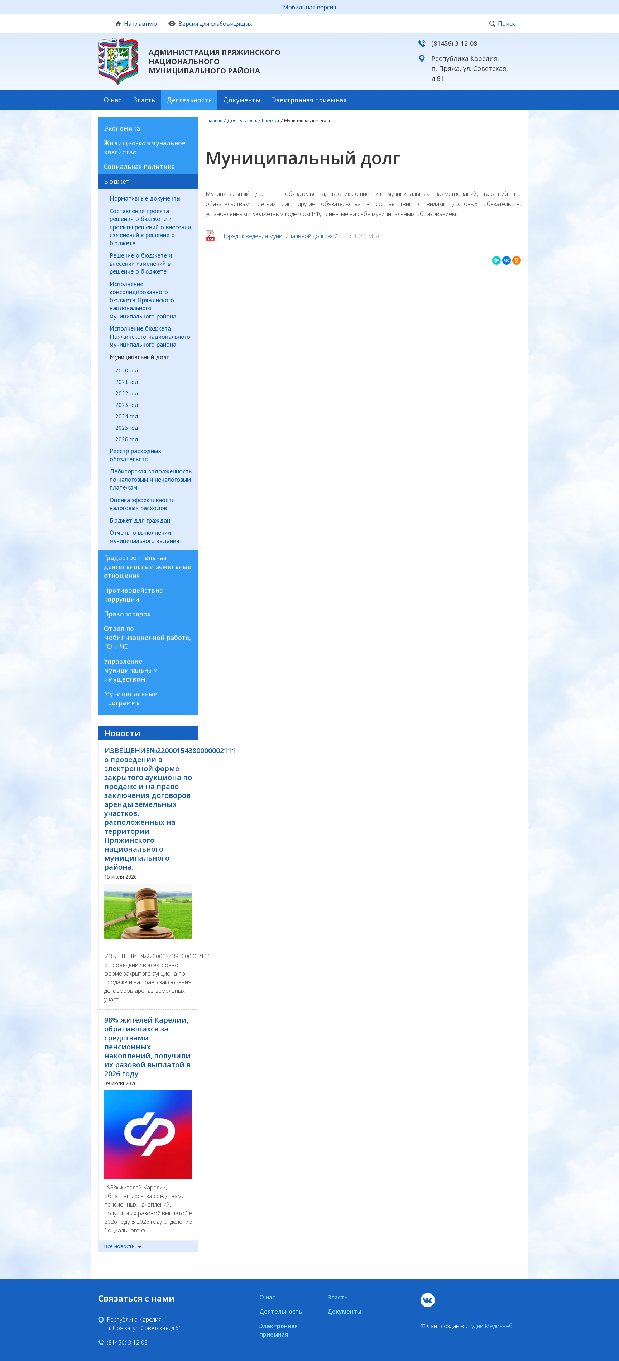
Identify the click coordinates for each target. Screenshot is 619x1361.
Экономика (122, 128)
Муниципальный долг (139, 357)
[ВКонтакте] (506, 260)
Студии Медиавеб (489, 1326)
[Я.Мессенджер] (496, 260)
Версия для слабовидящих (215, 24)
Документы (241, 100)
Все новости (119, 1247)
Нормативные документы (145, 198)
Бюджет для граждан (140, 520)
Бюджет (117, 181)
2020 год (126, 370)
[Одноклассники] (516, 260)
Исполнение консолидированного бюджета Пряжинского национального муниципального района (143, 300)
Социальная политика (139, 166)
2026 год (126, 439)
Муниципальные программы (130, 698)
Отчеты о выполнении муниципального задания (144, 537)
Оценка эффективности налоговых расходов (142, 504)
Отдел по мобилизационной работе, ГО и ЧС (147, 637)
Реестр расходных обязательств (135, 455)
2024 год (126, 416)
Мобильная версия (309, 7)
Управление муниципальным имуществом (131, 670)
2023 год (126, 404)
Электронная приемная (309, 100)
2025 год (126, 427)
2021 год (126, 381)
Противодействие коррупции (133, 595)
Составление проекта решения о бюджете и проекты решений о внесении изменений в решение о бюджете (150, 227)
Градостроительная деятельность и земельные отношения (147, 566)
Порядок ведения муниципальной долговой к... (283, 236)
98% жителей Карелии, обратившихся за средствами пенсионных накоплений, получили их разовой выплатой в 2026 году (147, 1046)
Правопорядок (127, 614)
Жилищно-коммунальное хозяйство (145, 147)
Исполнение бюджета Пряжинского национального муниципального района (150, 336)
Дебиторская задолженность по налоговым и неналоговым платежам (151, 479)
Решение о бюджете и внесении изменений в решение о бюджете (141, 263)
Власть (144, 100)
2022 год (126, 393)
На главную (140, 24)
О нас (112, 100)
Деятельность (189, 100)
